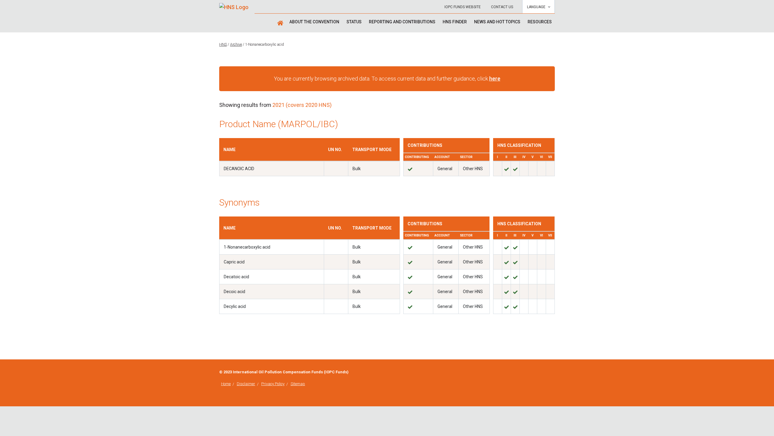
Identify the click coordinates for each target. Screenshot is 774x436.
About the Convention (314, 21)
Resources (540, 21)
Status (354, 21)
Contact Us (502, 7)
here (494, 78)
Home (226, 384)
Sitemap (298, 384)
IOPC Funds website (462, 7)
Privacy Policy (273, 384)
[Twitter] (553, 372)
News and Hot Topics (497, 21)
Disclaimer (246, 384)
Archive (236, 44)
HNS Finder (455, 21)
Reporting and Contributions (402, 21)
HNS (223, 44)
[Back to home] (234, 5)
